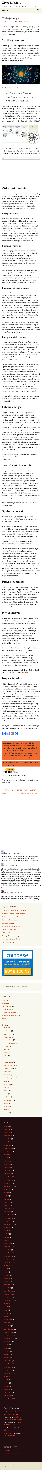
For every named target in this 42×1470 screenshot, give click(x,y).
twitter (4, 1022)
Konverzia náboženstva (9, 942)
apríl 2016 (7, 1316)
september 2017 (9, 1262)
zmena (6, 1113)
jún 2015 (6, 1348)
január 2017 (7, 1288)
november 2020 (9, 1148)
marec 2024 (7, 1132)
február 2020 (8, 1170)
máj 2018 (6, 1237)
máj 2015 (6, 1351)
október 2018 (8, 1221)
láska (5, 1056)
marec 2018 (7, 1243)
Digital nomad (8, 1034)
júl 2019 (6, 1193)
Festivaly (7, 1052)
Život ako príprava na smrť (10, 920)
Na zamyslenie (8, 1062)
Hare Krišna (9, 1040)
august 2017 (7, 1266)
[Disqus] (21, 822)
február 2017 (8, 1285)
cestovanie (7, 1031)
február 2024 (8, 1136)
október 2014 (8, 1370)
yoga (7, 1046)
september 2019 (9, 1186)
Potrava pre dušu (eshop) (11, 1454)
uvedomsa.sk (8, 1450)
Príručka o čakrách (9, 1435)
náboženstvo (10, 1043)
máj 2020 (6, 1161)
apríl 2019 (7, 1202)
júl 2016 (6, 1307)
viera (5, 1103)
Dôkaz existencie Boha (9, 929)
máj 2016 (6, 1313)
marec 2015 (7, 1357)
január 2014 (7, 1396)
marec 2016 (7, 1319)
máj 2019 (6, 1199)
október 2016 (8, 1297)
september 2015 (9, 1338)
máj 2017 (6, 1275)
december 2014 (9, 1364)
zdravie (6, 1110)
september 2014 (9, 1373)
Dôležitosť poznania (8, 923)
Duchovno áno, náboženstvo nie (11, 917)
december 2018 (9, 1215)
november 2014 (9, 1367)
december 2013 (9, 1399)
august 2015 (7, 1342)
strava (6, 1094)
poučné (25, 21)
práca (6, 1081)
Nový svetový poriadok (11, 1065)
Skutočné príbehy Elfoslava (10, 1015)
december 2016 (9, 1291)
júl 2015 (6, 1345)
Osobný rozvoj (8, 1068)
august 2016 (7, 1304)
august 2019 (7, 1189)
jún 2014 (6, 1383)
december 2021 (9, 1142)
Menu (4, 10)
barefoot (7, 1028)
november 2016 (9, 1294)
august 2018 (7, 1227)
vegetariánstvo (8, 1100)
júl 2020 (6, 1158)
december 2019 (9, 1177)
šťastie (6, 1091)
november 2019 (9, 1180)
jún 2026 (6, 1126)
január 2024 (7, 1139)
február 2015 (8, 1361)
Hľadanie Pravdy (7, 933)
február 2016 (8, 1323)
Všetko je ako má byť (30, 793)
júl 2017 (6, 1269)
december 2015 (9, 1329)
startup (4, 1019)
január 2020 (7, 1174)
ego (5, 1049)
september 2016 (9, 1300)
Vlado (5, 1412)
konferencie (5, 1003)
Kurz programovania (10, 1012)
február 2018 (8, 1247)
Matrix (6, 1059)
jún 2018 (6, 1234)
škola (5, 1087)
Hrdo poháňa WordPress (9, 1466)
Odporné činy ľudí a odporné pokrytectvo (14, 910)
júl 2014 (6, 1380)
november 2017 (9, 1256)
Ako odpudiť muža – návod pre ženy (13, 936)
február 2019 (8, 1208)
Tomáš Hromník (8, 1433)
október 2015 (8, 1335)
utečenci (6, 1097)
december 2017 (9, 1253)
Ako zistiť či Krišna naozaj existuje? (12, 926)
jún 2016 (6, 1310)
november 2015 (9, 1332)
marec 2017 (7, 1281)
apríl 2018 (7, 1240)
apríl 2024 (7, 1129)
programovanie (6, 1006)
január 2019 (7, 1212)
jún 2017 (6, 1272)
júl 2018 (6, 1231)
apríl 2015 (7, 1354)
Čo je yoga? (26, 672)
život (3, 1025)
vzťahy (6, 1106)
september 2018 (9, 1224)
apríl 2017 (7, 1278)
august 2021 (7, 1145)
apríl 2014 (7, 1389)
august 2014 (7, 1377)
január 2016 (7, 1326)
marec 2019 (7, 1205)
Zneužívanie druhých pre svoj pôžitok (13, 914)
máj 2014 (6, 1386)
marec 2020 (7, 1167)
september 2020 (9, 1155)
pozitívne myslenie (10, 1078)
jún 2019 (6, 1196)
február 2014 (8, 1392)
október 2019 (8, 1183)
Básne (4, 1000)
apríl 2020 (7, 1164)
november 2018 (9, 1218)
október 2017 (8, 1259)
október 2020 (8, 1151)
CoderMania (7, 1009)
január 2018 (7, 1250)
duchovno (19, 21)
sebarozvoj (7, 1084)
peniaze (6, 1071)
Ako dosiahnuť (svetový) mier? (11, 939)
